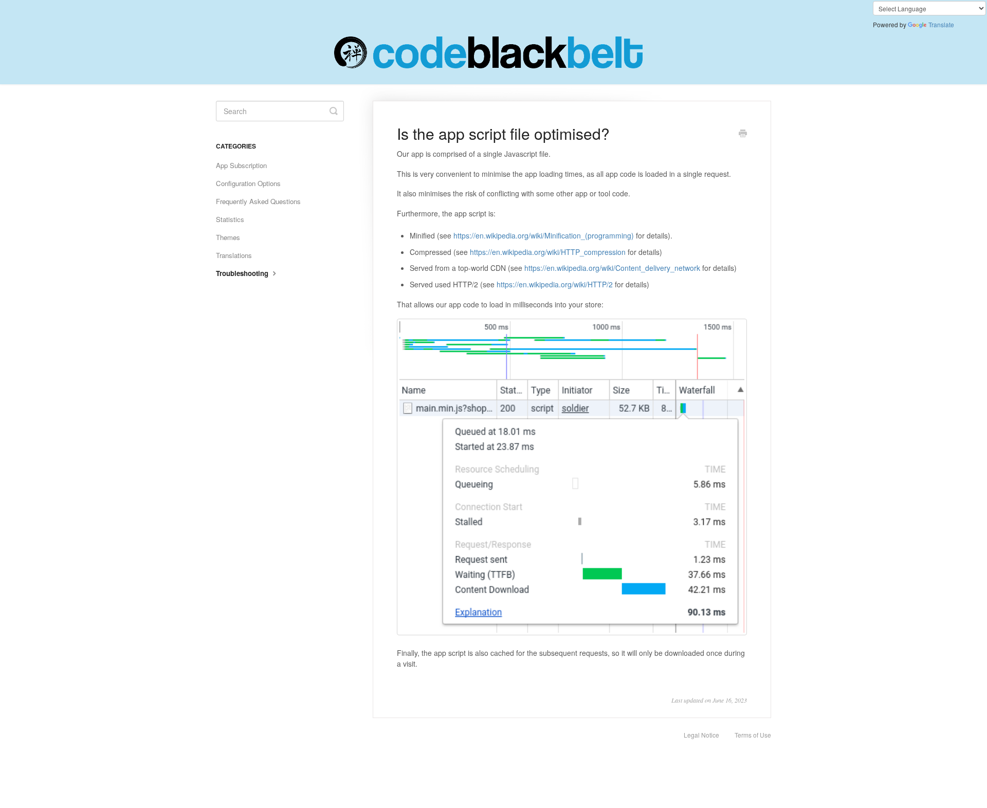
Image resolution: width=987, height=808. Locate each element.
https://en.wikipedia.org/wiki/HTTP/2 (555, 284)
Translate (941, 24)
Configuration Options (248, 183)
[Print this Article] (743, 134)
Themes (228, 237)
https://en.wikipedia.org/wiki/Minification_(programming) (543, 235)
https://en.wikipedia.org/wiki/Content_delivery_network (612, 268)
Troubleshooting (243, 273)
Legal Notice (701, 734)
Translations (234, 255)
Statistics (230, 219)
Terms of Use (753, 734)
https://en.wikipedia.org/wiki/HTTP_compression (548, 252)
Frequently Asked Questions (258, 201)
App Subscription (241, 165)
